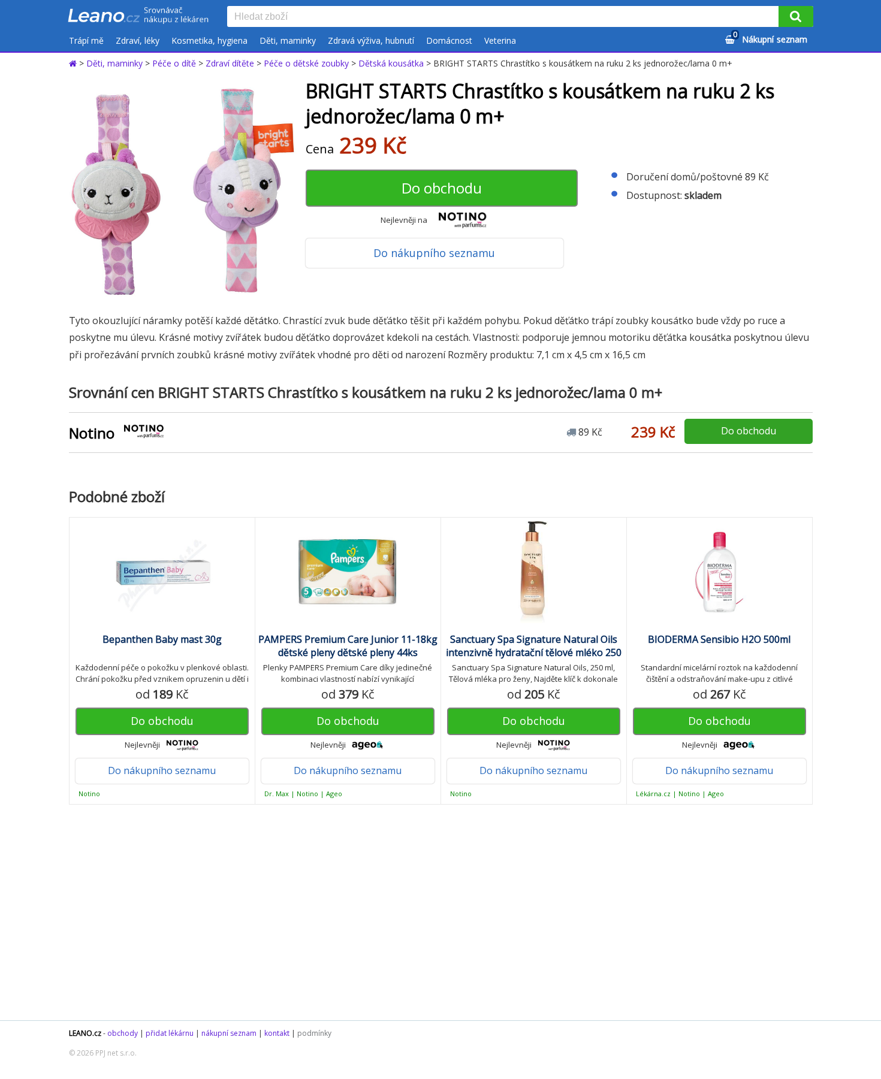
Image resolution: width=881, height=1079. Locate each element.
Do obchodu (442, 188)
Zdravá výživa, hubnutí (371, 40)
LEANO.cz (85, 1033)
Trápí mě (86, 40)
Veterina (500, 40)
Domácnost (449, 40)
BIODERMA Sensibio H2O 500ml (719, 639)
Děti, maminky (288, 40)
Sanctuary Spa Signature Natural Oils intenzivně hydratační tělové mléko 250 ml (533, 652)
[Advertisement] (434, 912)
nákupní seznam (229, 1033)
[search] (505, 17)
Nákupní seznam (770, 37)
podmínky (314, 1033)
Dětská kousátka (391, 63)
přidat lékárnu (170, 1033)
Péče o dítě (174, 63)
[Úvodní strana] (138, 16)
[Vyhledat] (796, 16)
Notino (91, 433)
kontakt (276, 1033)
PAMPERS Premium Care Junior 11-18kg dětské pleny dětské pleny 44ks (348, 646)
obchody (122, 1033)
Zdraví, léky (137, 40)
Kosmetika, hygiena (209, 40)
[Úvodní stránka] (74, 63)
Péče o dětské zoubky (306, 63)
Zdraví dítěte (230, 63)
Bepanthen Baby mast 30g (162, 639)
